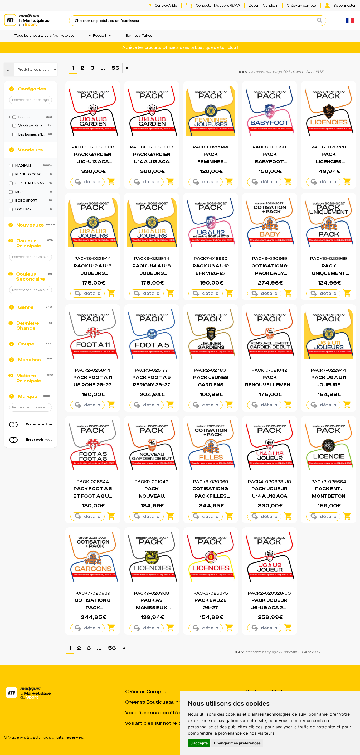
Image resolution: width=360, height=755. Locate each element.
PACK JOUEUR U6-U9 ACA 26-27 (269, 608)
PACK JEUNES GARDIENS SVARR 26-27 (210, 385)
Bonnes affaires (138, 35)
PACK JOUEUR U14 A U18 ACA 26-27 (269, 496)
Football (100, 35)
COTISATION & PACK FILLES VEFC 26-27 (210, 496)
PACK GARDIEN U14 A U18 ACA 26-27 (151, 162)
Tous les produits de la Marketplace (44, 35)
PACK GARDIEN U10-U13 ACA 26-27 (92, 162)
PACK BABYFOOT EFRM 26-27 (269, 162)
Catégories (32, 89)
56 (115, 68)
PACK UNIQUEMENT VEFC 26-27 (329, 273)
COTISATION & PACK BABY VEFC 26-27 (269, 273)
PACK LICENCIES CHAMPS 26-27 (328, 162)
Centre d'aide (166, 5)
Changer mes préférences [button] (237, 743)
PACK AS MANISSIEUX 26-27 (151, 608)
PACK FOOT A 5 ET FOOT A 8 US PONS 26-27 (92, 496)
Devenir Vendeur (263, 5)
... (102, 68)
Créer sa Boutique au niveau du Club (167, 702)
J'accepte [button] (199, 743)
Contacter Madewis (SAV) (218, 5)
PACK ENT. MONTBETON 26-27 (328, 496)
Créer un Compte (145, 691)
